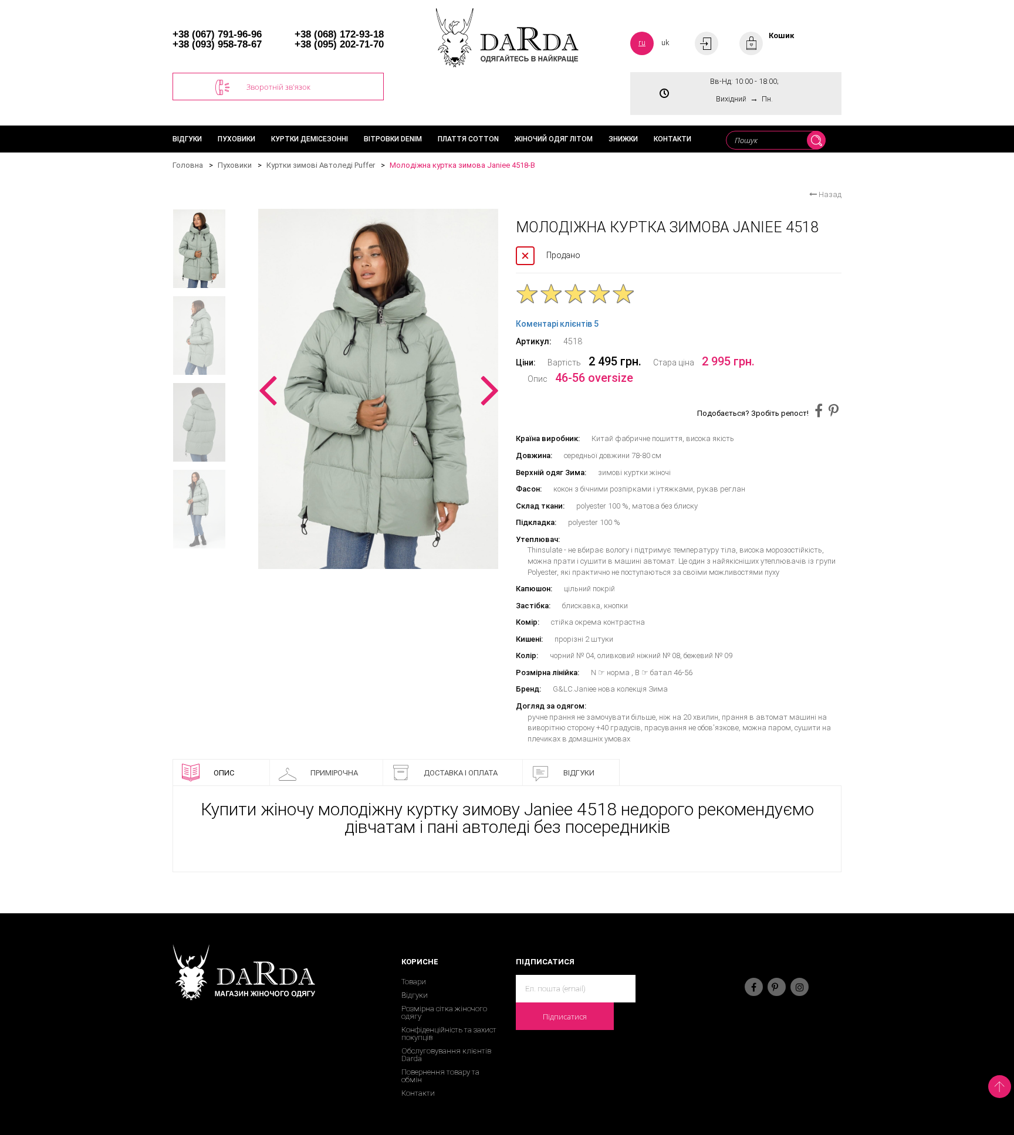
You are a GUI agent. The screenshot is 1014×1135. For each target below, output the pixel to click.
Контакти (672, 139)
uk (665, 42)
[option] (378, 389)
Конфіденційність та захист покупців (448, 1033)
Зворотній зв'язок (278, 87)
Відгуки (187, 139)
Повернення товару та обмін (440, 1076)
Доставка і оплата (461, 772)
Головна (188, 165)
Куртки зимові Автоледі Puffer (320, 165)
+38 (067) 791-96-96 (217, 34)
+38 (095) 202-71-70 (339, 44)
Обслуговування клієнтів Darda (446, 1054)
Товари (413, 981)
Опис (224, 772)
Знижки (623, 139)
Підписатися (565, 1016)
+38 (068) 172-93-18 (339, 34)
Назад (829, 194)
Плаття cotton (468, 139)
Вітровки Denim (393, 139)
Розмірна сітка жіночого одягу (444, 1012)
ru (641, 42)
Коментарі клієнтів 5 (557, 323)
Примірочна (334, 772)
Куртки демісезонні (309, 139)
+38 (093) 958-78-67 (217, 44)
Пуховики (236, 139)
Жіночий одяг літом (554, 139)
